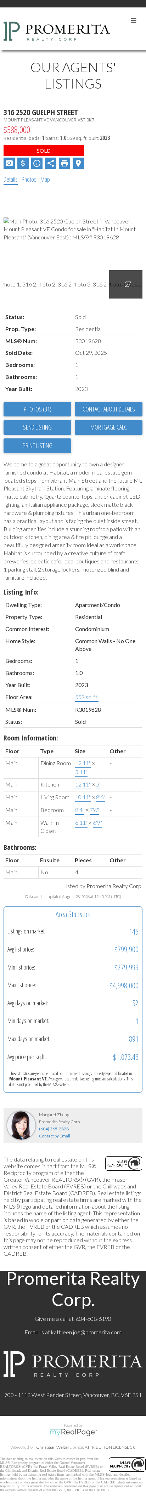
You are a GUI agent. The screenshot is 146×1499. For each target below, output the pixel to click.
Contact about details (109, 409)
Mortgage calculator (108, 427)
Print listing (37, 445)
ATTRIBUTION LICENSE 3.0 (110, 1447)
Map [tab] (45, 179)
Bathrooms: (20, 847)
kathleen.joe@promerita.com (86, 1332)
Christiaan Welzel (52, 1447)
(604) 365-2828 (54, 1128)
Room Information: (31, 738)
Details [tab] (11, 179)
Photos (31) (37, 409)
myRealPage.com (73, 1432)
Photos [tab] (29, 179)
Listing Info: (21, 592)
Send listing (37, 427)
